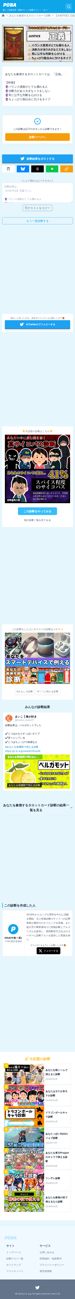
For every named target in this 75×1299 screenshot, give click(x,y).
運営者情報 (46, 1271)
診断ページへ (37, 137)
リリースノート (14, 1271)
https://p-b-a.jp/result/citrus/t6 (22, 750)
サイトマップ (13, 1264)
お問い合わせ (47, 1252)
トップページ (13, 1252)
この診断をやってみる (37, 511)
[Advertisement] (37, 270)
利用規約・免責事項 (51, 1258)
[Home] (3, 15)
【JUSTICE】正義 (65, 15)
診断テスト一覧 (14, 1258)
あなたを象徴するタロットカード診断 (30, 15)
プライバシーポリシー (52, 1264)
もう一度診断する (37, 221)
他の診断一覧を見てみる (37, 520)
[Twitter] (37, 1287)
